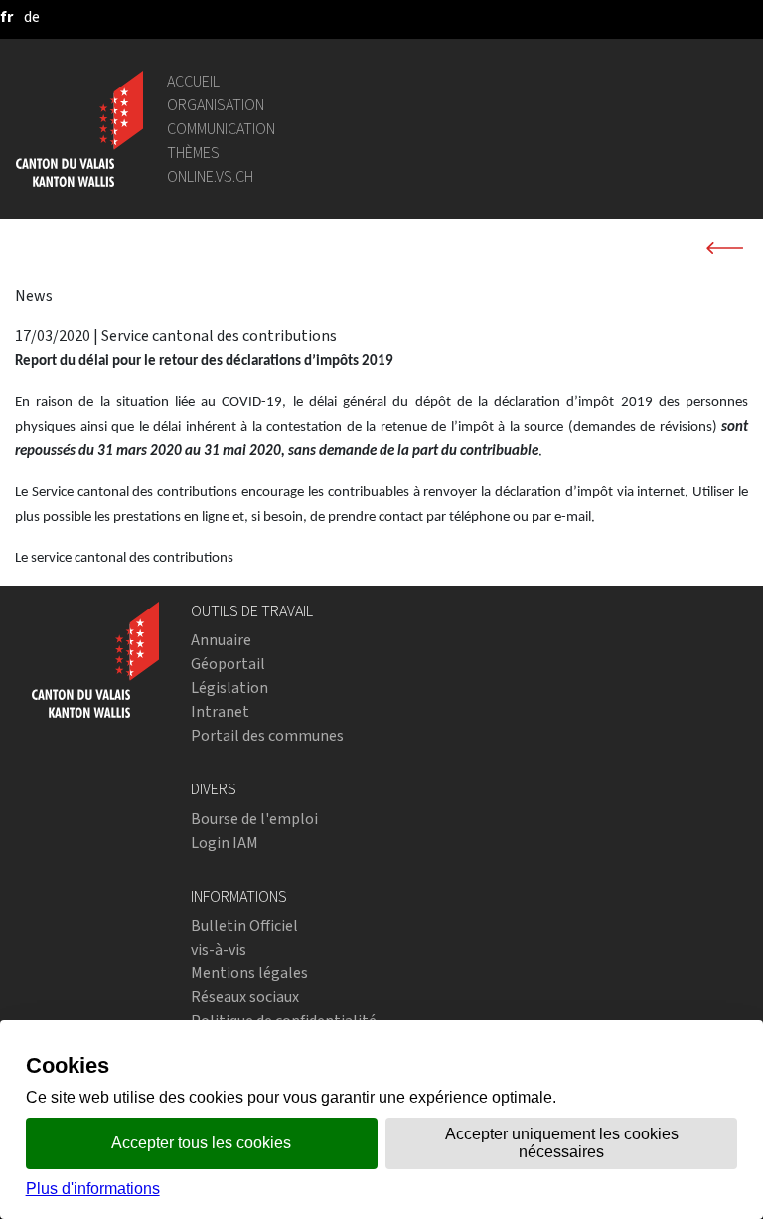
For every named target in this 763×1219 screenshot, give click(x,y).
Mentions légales (249, 972)
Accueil (193, 81)
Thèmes (193, 152)
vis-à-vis (218, 949)
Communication (221, 128)
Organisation (215, 104)
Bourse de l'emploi (254, 818)
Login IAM (224, 842)
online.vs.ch (210, 176)
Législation (229, 687)
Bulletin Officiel (244, 925)
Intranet (220, 711)
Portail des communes (267, 735)
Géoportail (228, 663)
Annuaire (221, 639)
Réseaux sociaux (245, 996)
